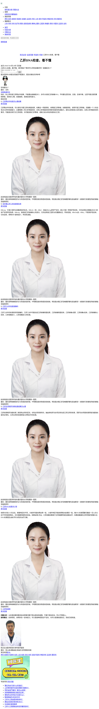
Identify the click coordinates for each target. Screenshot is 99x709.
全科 (65, 23)
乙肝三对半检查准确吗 (10, 306)
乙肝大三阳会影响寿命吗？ (14, 699)
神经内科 (50, 19)
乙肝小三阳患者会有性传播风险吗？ (17, 706)
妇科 (9, 19)
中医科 (55, 23)
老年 (40, 19)
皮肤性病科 (27, 23)
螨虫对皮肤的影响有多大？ (14, 702)
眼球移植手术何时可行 (12, 697)
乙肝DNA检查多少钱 (10, 506)
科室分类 (8, 30)
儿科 (36, 19)
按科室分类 (8, 9)
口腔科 (42, 23)
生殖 (33, 655)
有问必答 (23, 55)
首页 (6, 27)
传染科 (44, 19)
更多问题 (10, 681)
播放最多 (14, 14)
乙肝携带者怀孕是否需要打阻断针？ (17, 688)
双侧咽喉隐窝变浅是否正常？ (15, 692)
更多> (9, 652)
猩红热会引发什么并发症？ (14, 685)
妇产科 (17, 23)
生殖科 (24, 19)
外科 (55, 19)
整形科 (59, 19)
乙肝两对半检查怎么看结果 (12, 101)
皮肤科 (14, 19)
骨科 (51, 23)
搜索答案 (4, 42)
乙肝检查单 (6, 609)
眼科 (21, 23)
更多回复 (4, 104)
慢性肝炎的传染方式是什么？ (15, 695)
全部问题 (30, 55)
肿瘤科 (47, 23)
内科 (33, 19)
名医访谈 (8, 14)
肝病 (41, 55)
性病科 (19, 19)
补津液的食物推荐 (11, 704)
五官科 (29, 19)
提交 (19, 72)
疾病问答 (8, 34)
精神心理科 (35, 23)
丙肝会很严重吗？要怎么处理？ (15, 690)
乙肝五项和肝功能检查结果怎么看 (14, 406)
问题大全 (16, 9)
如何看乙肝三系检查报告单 (12, 204)
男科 (6, 19)
